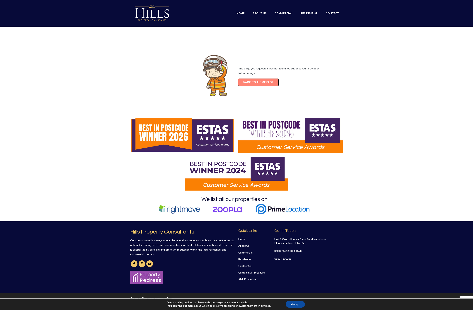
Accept (295, 304)
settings (265, 306)
